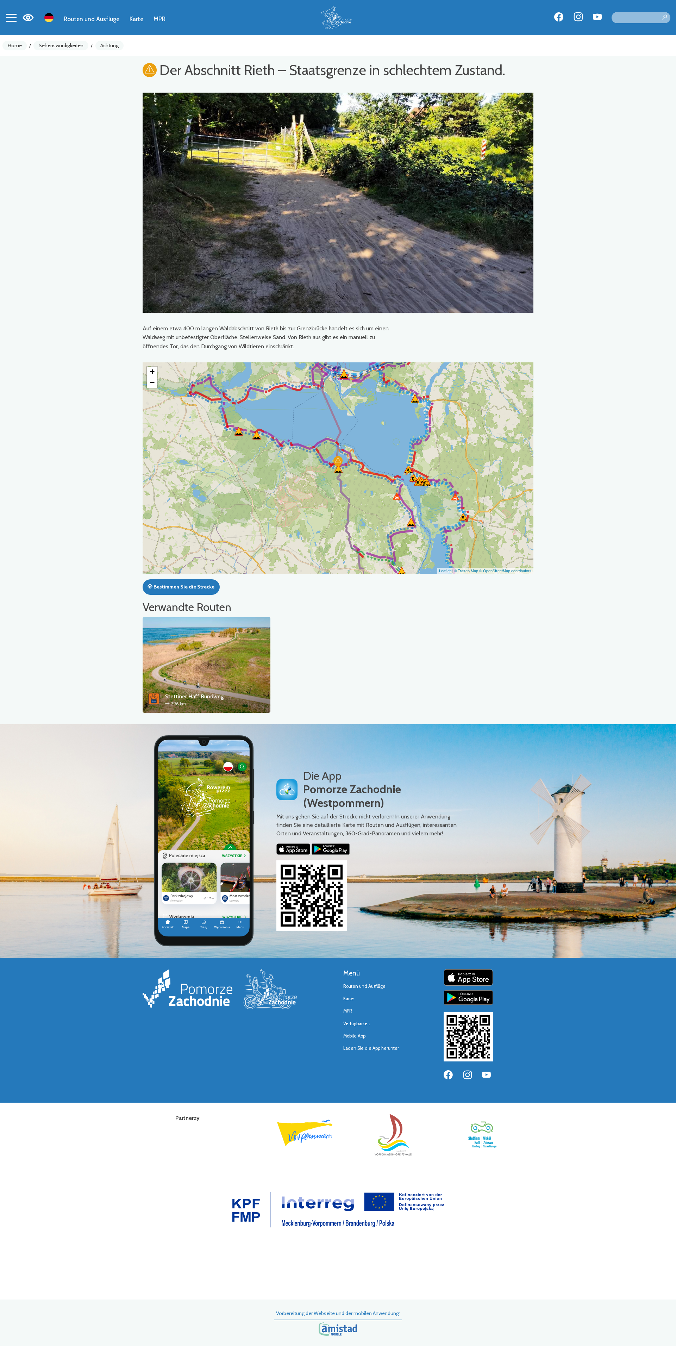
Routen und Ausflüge (91, 19)
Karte (136, 19)
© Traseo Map (466, 570)
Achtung (109, 45)
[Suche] (664, 17)
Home (15, 45)
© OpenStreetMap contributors (505, 570)
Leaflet (445, 570)
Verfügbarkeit (356, 1023)
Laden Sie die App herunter (371, 1048)
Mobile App (354, 1036)
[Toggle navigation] (11, 17)
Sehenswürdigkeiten (61, 45)
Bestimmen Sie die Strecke (183, 587)
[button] (338, 462)
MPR (159, 19)
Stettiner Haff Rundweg (194, 696)
